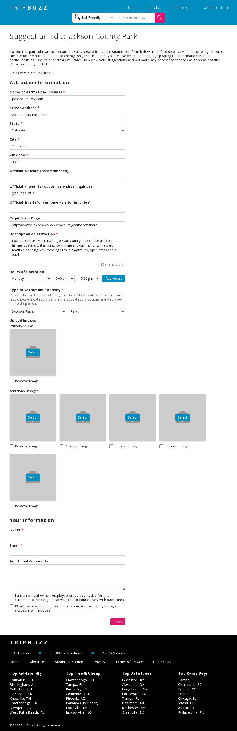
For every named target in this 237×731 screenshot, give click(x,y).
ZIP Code (19, 155)
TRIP (29, 7)
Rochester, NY (133, 707)
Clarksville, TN (21, 694)
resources (181, 7)
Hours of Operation (27, 272)
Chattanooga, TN (24, 703)
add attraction (216, 7)
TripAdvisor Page (25, 218)
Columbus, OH (21, 680)
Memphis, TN (20, 707)
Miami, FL (186, 703)
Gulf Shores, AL (22, 689)
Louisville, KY (76, 707)
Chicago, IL (187, 698)
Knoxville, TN (20, 698)
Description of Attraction (34, 234)
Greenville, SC (133, 712)
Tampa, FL (74, 684)
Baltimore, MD (134, 703)
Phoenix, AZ (75, 698)
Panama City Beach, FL (84, 703)
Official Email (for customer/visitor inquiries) (50, 202)
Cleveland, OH (133, 684)
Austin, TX (186, 707)
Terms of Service (129, 662)
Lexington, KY (133, 680)
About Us (37, 662)
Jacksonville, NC (78, 712)
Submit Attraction (69, 662)
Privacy (99, 662)
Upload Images (23, 320)
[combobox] (93, 18)
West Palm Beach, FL (27, 712)
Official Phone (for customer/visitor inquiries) (51, 187)
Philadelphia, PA (191, 712)
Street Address (25, 108)
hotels (153, 7)
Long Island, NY (134, 689)
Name (16, 530)
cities (130, 7)
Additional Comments (29, 561)
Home (14, 662)
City (15, 139)
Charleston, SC (190, 684)
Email (16, 545)
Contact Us (162, 662)
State (16, 124)
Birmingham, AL (22, 684)
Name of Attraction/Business (37, 92)
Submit (118, 621)
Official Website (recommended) (39, 171)
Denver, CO (187, 689)
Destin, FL (186, 694)
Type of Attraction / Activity (37, 290)
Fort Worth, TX (134, 694)
